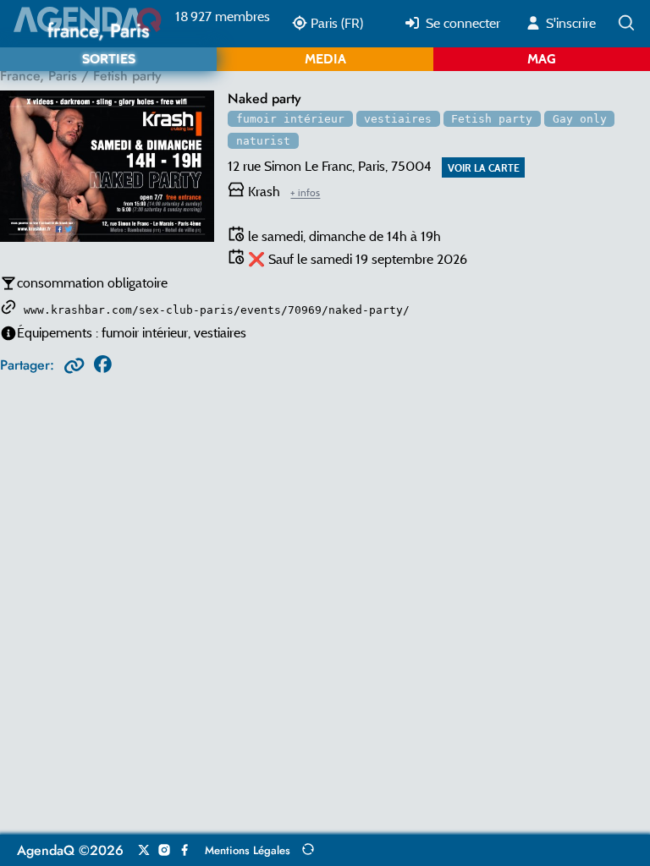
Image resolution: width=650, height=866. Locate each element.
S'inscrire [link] (569, 23)
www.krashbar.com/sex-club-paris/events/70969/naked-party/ (217, 310)
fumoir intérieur (290, 118)
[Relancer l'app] (308, 849)
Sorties (108, 59)
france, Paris (38, 75)
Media (325, 59)
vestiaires (398, 118)
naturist (263, 140)
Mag (541, 59)
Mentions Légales (247, 850)
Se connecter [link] (461, 23)
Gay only (580, 118)
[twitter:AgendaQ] (144, 850)
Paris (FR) (335, 23)
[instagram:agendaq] (164, 850)
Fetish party (491, 118)
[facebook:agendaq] (184, 850)
